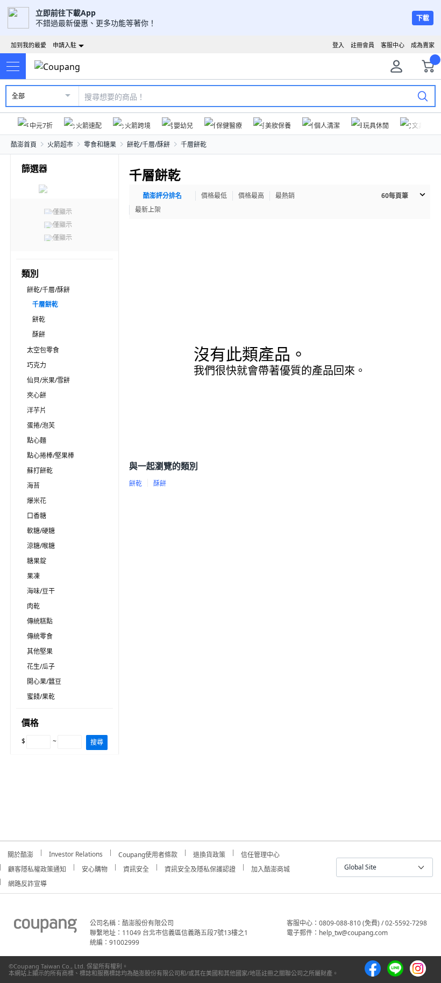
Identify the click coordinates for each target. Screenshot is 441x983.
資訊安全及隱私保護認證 (200, 868)
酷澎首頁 (24, 144)
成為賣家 (423, 45)
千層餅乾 (194, 144)
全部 (18, 96)
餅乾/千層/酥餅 (148, 144)
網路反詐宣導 (27, 882)
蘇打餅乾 (40, 470)
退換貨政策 (209, 853)
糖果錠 (36, 560)
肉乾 (33, 606)
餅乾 (38, 319)
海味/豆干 (41, 591)
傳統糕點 (40, 621)
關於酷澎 (20, 853)
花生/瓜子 (41, 666)
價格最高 (251, 195)
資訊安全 (136, 868)
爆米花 (36, 500)
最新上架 (148, 209)
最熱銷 (285, 195)
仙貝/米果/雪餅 (48, 380)
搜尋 (96, 742)
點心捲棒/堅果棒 (50, 455)
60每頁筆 (394, 195)
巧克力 (36, 365)
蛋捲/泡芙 (41, 425)
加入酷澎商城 (270, 868)
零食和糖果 (100, 144)
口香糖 (36, 515)
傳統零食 (40, 636)
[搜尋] (422, 95)
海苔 (33, 485)
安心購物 (95, 868)
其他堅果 (40, 651)
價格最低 (214, 195)
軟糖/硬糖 (41, 530)
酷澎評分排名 (162, 195)
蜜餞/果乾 (41, 696)
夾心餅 (36, 395)
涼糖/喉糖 (41, 545)
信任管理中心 (260, 853)
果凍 (33, 576)
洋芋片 (36, 410)
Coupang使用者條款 (147, 853)
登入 (338, 45)
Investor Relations (76, 853)
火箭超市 (60, 144)
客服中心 (392, 45)
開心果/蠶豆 (44, 681)
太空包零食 (43, 350)
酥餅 (38, 334)
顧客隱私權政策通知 (37, 868)
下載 (422, 18)
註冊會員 (362, 45)
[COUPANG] (45, 927)
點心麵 (36, 440)
